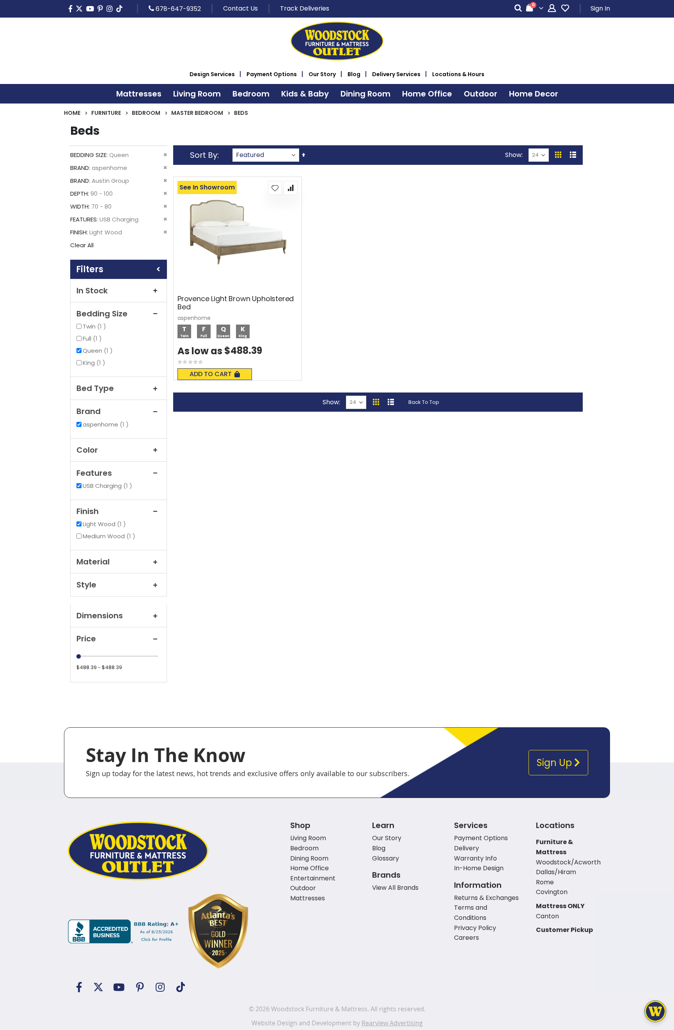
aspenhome (107, 424)
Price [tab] (86, 638)
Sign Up (555, 762)
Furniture (106, 113)
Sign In (600, 8)
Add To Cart (211, 374)
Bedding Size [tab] (102, 313)
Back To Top (423, 402)
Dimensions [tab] (99, 615)
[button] (275, 188)
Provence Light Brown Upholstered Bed (235, 303)
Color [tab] (87, 449)
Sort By (203, 155)
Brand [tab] (88, 411)
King (95, 363)
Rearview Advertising (392, 1023)
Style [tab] (86, 584)
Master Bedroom (197, 113)
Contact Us (240, 8)
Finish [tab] (87, 511)
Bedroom (146, 113)
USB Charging (108, 486)
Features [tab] (94, 473)
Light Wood (105, 524)
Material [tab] (93, 561)
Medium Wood (110, 536)
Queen (99, 350)
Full (93, 338)
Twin (95, 326)
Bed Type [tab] (95, 388)
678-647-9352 (177, 8)
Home (72, 113)
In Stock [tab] (92, 290)
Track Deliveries (304, 8)
